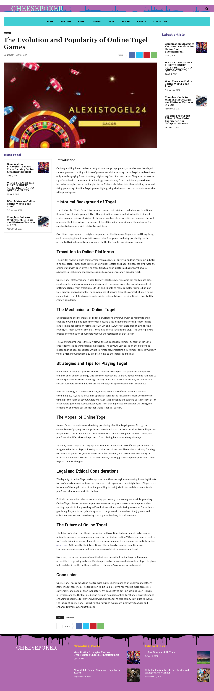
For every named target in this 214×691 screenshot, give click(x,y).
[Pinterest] (147, 55)
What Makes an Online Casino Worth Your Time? (21, 204)
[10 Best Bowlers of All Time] (203, 657)
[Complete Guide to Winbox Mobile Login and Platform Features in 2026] (43, 221)
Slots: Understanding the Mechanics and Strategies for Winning (167, 671)
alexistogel (62, 545)
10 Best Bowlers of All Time (160, 652)
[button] (206, 8)
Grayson (10, 54)
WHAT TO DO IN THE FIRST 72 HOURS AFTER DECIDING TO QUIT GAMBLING (20, 186)
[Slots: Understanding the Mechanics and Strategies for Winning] (203, 675)
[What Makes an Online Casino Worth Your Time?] (43, 205)
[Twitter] (139, 55)
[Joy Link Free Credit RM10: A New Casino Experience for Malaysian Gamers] (201, 119)
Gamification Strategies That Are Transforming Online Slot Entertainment (20, 168)
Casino (7, 33)
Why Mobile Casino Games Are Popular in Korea (97, 671)
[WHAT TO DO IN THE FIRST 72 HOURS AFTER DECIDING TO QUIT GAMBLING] (43, 186)
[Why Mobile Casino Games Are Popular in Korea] (133, 675)
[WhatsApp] (154, 55)
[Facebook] (132, 55)
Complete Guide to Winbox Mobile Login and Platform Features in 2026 (21, 221)
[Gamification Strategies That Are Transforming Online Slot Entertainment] (43, 167)
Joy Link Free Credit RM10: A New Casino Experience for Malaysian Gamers (177, 119)
